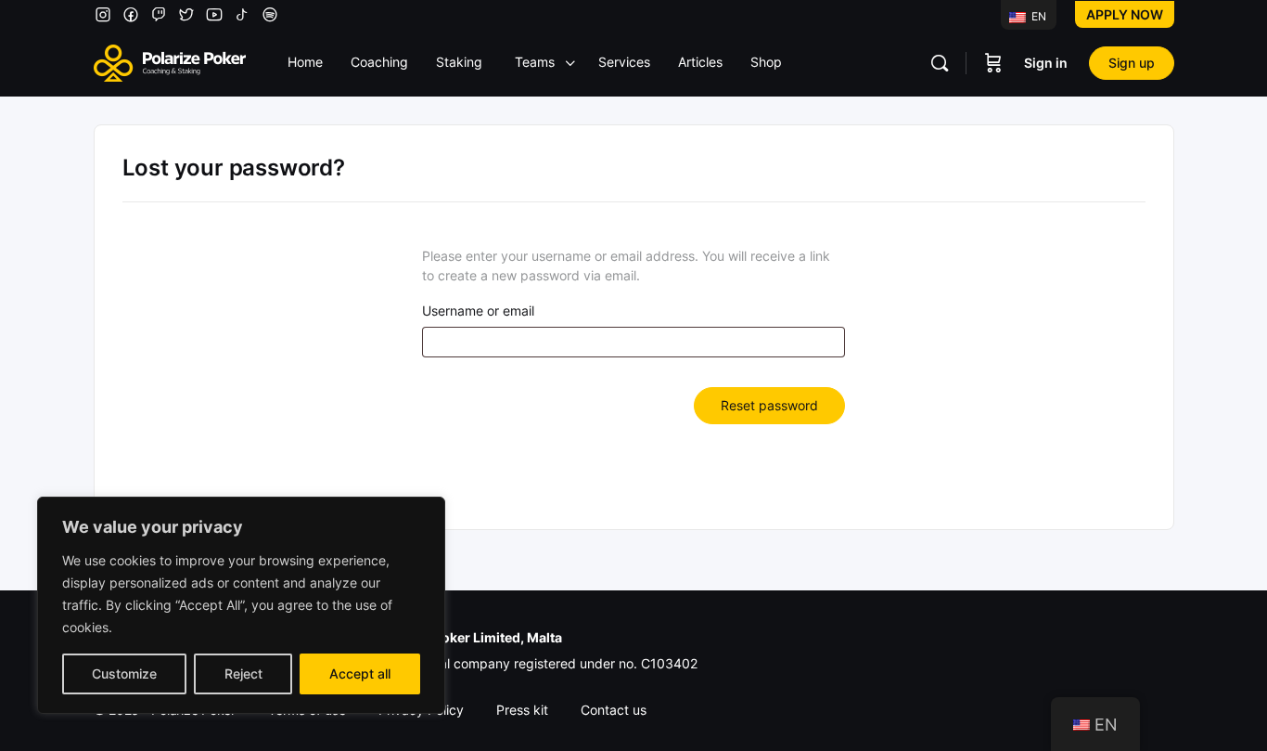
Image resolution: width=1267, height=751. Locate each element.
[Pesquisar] (939, 63)
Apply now (1124, 14)
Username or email (478, 310)
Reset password (769, 405)
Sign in (1046, 63)
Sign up (1131, 63)
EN (1037, 16)
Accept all (359, 673)
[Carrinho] (993, 63)
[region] (241, 605)
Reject (243, 673)
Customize (124, 673)
